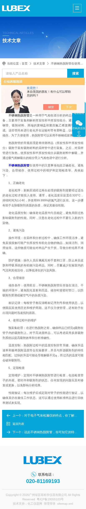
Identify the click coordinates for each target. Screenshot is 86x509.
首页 (25, 63)
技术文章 (39, 63)
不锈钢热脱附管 (19, 165)
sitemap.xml (65, 503)
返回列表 (18, 423)
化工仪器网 (35, 503)
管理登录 (50, 503)
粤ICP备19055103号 (50, 499)
